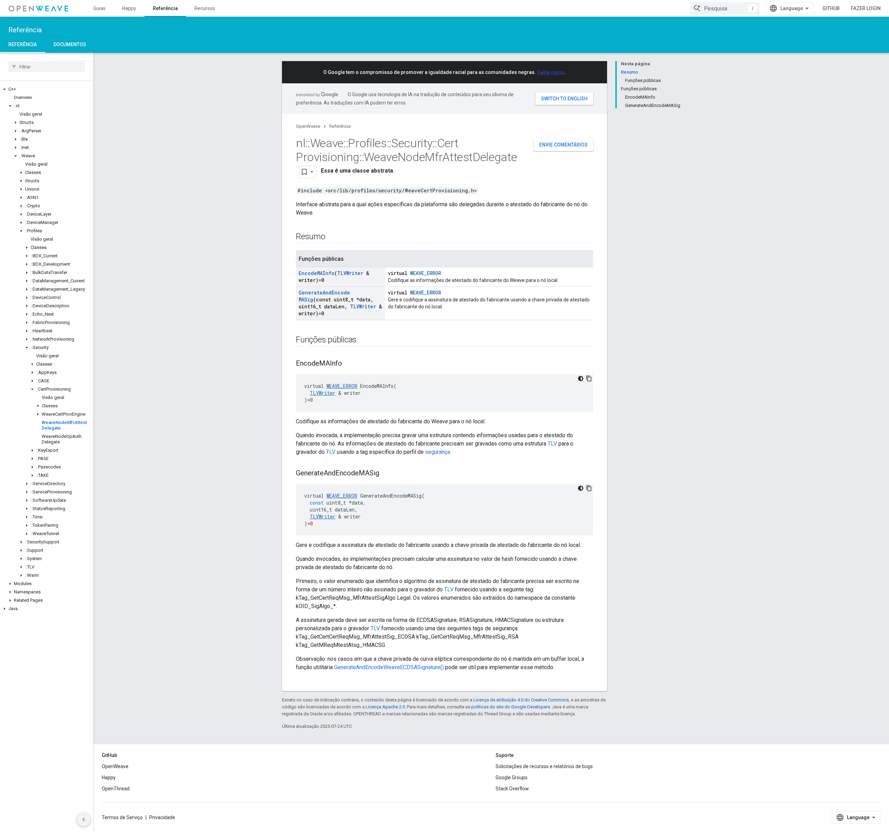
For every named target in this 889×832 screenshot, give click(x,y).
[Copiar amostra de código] (589, 378)
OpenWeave (308, 126)
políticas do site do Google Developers (510, 706)
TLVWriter (350, 273)
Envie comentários (563, 145)
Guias (99, 8)
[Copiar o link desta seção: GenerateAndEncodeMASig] (386, 473)
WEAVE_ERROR (425, 273)
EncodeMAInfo (316, 273)
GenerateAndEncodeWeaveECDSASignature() (389, 667)
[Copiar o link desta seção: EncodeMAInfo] (349, 364)
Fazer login (866, 8)
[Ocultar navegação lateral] (84, 819)
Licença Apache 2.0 (385, 706)
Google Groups (511, 777)
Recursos (204, 8)
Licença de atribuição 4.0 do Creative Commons (521, 699)
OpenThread (116, 788)
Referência (165, 8)
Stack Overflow (512, 788)
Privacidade (162, 817)
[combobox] (724, 8)
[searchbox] (46, 66)
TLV (552, 443)
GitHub (831, 8)
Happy (129, 8)
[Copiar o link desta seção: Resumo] (332, 237)
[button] (46, 89)
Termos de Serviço (122, 817)
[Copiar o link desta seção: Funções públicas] (364, 340)
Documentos (69, 44)
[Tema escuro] (580, 378)
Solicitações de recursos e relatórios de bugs (544, 766)
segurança (437, 452)
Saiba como (550, 72)
